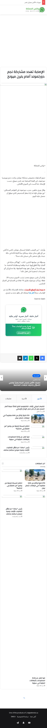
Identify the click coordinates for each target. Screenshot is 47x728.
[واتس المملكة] (35, 10)
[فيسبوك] (42, 358)
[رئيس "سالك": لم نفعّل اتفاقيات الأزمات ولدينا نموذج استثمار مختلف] (37, 450)
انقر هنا (31, 293)
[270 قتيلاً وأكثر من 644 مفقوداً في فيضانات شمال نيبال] (37, 418)
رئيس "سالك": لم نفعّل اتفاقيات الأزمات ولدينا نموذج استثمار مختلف (16, 449)
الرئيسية (36, 375)
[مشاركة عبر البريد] (19, 358)
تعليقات (8, 399)
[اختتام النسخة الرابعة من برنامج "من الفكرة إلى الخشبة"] (37, 429)
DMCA (13, 716)
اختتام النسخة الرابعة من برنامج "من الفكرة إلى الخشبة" (16, 427)
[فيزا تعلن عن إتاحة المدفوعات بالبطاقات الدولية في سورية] (37, 440)
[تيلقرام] (25, 358)
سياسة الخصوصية (23, 716)
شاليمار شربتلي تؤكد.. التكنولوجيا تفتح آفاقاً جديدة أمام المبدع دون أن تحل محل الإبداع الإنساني (24, 408)
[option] (23, 378)
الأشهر (39, 399)
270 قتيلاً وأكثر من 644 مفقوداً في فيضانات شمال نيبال (16, 417)
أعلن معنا (33, 716)
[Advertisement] (23, 39)
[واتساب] (31, 358)
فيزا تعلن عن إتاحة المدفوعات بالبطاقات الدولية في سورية (18, 438)
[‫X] (36, 358)
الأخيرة (24, 399)
